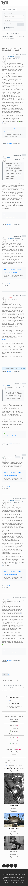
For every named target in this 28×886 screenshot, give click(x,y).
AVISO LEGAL (21, 882)
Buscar (15, 9)
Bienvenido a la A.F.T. (12, 34)
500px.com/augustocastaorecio (11, 131)
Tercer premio (14, 851)
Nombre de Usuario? (8, 28)
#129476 (23, 383)
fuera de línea (15, 58)
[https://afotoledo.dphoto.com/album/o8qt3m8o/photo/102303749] (14, 719)
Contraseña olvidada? (9, 27)
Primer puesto (14, 721)
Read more (14, 772)
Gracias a (11, 697)
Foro (5, 34)
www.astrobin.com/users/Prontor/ (11, 217)
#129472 (23, 236)
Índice (4, 9)
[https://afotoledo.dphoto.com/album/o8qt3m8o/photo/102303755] (14, 731)
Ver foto (14, 728)
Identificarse (9, 143)
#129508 (23, 498)
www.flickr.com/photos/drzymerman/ (12, 129)
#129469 (23, 155)
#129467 (23, 54)
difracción (4, 339)
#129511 (23, 597)
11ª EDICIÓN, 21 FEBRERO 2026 (14, 768)
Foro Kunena (16, 697)
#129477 (23, 455)
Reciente (9, 9)
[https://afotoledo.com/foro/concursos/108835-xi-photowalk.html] (14, 765)
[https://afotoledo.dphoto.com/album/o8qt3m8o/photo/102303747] (14, 743)
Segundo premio (14, 828)
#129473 (23, 295)
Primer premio (14, 805)
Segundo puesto (14, 734)
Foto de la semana (14, 703)
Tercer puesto (14, 746)
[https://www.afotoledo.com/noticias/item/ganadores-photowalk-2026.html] (14, 788)
